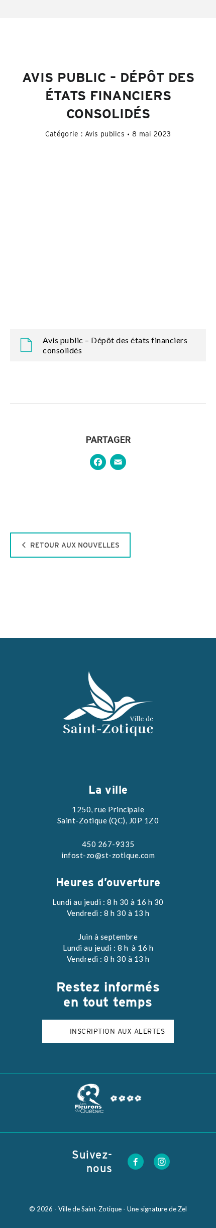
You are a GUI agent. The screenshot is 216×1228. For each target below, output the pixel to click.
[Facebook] (98, 463)
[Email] (118, 463)
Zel (182, 1209)
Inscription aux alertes (117, 1031)
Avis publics (105, 134)
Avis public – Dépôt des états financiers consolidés (115, 345)
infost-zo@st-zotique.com (108, 855)
